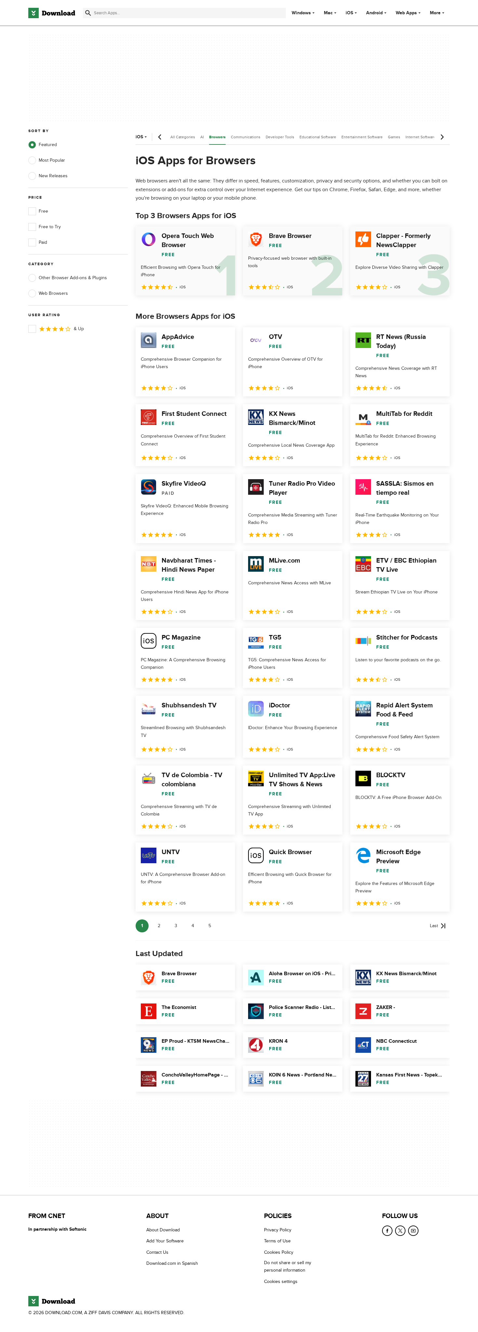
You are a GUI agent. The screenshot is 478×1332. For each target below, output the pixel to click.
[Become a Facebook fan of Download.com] (387, 1231)
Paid (43, 242)
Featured (48, 144)
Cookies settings (281, 1281)
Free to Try (50, 227)
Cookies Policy (278, 1252)
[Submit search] (88, 13)
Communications (245, 137)
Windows (301, 13)
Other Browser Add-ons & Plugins (73, 277)
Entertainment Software (362, 137)
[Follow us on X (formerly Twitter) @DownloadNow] (400, 1231)
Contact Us (157, 1252)
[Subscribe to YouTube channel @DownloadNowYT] (413, 1231)
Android (374, 13)
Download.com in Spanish (172, 1263)
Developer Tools (280, 137)
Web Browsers (53, 293)
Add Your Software (165, 1241)
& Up (79, 328)
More (435, 13)
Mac (328, 13)
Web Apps (406, 13)
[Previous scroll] (160, 137)
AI (202, 137)
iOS (349, 13)
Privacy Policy (277, 1230)
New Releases (53, 176)
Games (394, 137)
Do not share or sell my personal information (287, 1266)
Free (43, 211)
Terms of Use (277, 1241)
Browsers (217, 137)
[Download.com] (51, 13)
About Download (163, 1230)
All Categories (182, 137)
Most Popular (52, 160)
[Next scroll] (442, 137)
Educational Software (317, 137)
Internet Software (420, 137)
